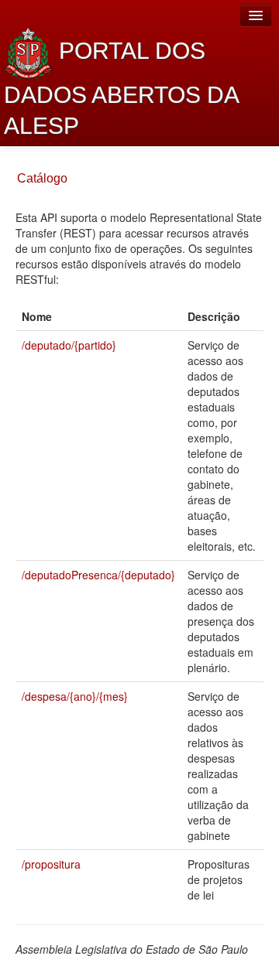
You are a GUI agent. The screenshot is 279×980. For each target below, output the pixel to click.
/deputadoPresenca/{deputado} (98, 574)
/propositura (51, 864)
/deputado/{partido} (69, 345)
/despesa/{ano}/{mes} (75, 696)
